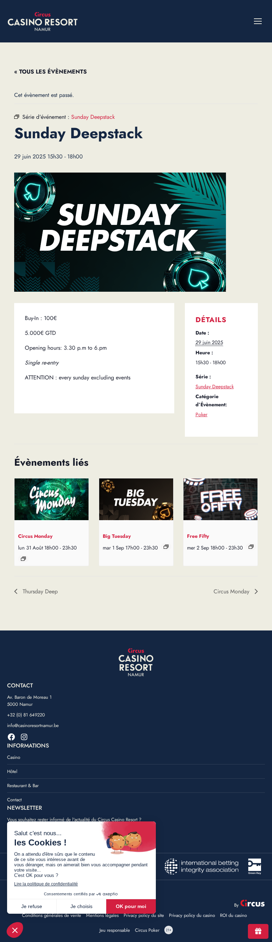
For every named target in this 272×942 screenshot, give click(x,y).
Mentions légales (102, 915)
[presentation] (52, 500)
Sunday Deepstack (215, 386)
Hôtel (12, 771)
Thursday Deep (39, 591)
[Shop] (258, 931)
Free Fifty (198, 536)
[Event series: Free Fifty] (251, 547)
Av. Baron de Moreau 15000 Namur (29, 701)
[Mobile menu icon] (258, 21)
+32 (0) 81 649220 (26, 714)
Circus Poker (147, 930)
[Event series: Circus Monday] (23, 559)
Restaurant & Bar (23, 785)
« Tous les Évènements (50, 72)
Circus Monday (35, 536)
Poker (202, 414)
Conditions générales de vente (51, 915)
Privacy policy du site (144, 915)
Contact (14, 799)
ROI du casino (233, 915)
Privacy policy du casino (192, 915)
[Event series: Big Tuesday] (166, 547)
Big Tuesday (117, 536)
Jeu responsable (115, 930)
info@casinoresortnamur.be (33, 725)
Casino (13, 757)
